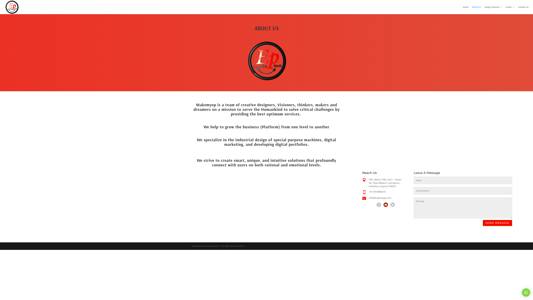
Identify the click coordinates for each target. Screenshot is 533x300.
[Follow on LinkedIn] (392, 204)
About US (476, 7)
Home (465, 7)
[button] (526, 292)
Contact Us (523, 7)
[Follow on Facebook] (379, 204)
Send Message (497, 222)
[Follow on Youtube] (386, 204)
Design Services (492, 7)
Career (509, 7)
